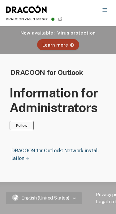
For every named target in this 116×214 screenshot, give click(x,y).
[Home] (26, 11)
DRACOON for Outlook (47, 72)
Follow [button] (21, 125)
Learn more (55, 44)
